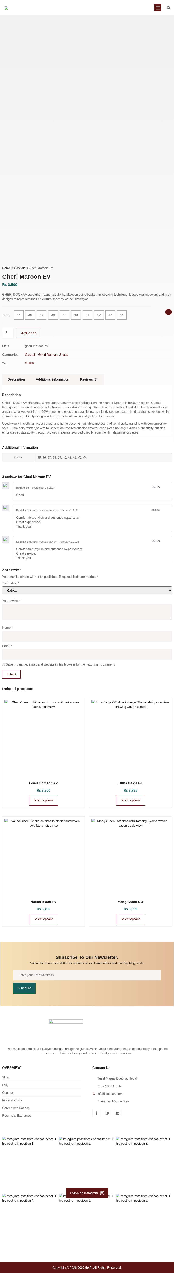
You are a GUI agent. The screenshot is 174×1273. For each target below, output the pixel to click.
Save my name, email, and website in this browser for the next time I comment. (60, 664)
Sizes (6, 315)
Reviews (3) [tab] (88, 379)
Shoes (63, 354)
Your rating (10, 583)
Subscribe (24, 988)
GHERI (30, 363)
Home (6, 268)
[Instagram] (107, 1113)
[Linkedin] (118, 1113)
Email (7, 646)
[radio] (18, 315)
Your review (11, 601)
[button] (157, 7)
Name (7, 627)
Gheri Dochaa (48, 354)
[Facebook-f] (96, 1113)
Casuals (19, 268)
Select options (43, 800)
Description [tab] (16, 379)
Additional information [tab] (52, 379)
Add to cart (28, 333)
